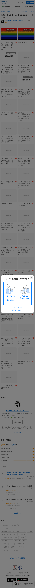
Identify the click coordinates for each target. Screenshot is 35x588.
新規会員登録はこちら (17, 310)
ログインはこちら (17, 307)
